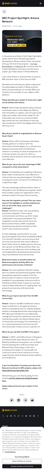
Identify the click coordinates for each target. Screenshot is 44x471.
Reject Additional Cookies (22, 461)
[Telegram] (25, 400)
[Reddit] (32, 400)
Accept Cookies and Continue (22, 466)
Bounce (19, 66)
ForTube (33, 64)
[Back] (4, 11)
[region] (22, 449)
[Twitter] (11, 400)
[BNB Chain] (9, 3)
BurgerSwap (7, 66)
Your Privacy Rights (22, 457)
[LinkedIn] (18, 400)
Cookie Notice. (10, 452)
